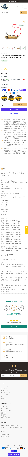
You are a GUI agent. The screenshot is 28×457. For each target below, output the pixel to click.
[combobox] (14, 12)
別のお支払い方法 (14, 113)
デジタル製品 (4, 394)
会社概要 (3, 398)
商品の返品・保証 (5, 418)
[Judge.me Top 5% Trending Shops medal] (21, 308)
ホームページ (4, 387)
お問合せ (3, 396)
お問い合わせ (4, 408)
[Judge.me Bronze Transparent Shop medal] (14, 308)
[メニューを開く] (25, 6)
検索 (24, 12)
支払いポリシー (5, 412)
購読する (23, 375)
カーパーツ (4, 389)
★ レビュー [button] (26, 230)
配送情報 (3, 416)
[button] (4, 69)
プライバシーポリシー (6, 410)
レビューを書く (14, 326)
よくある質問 (4, 406)
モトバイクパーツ (5, 392)
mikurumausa (4, 53)
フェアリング (4, 390)
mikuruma (11, 445)
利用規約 (3, 414)
